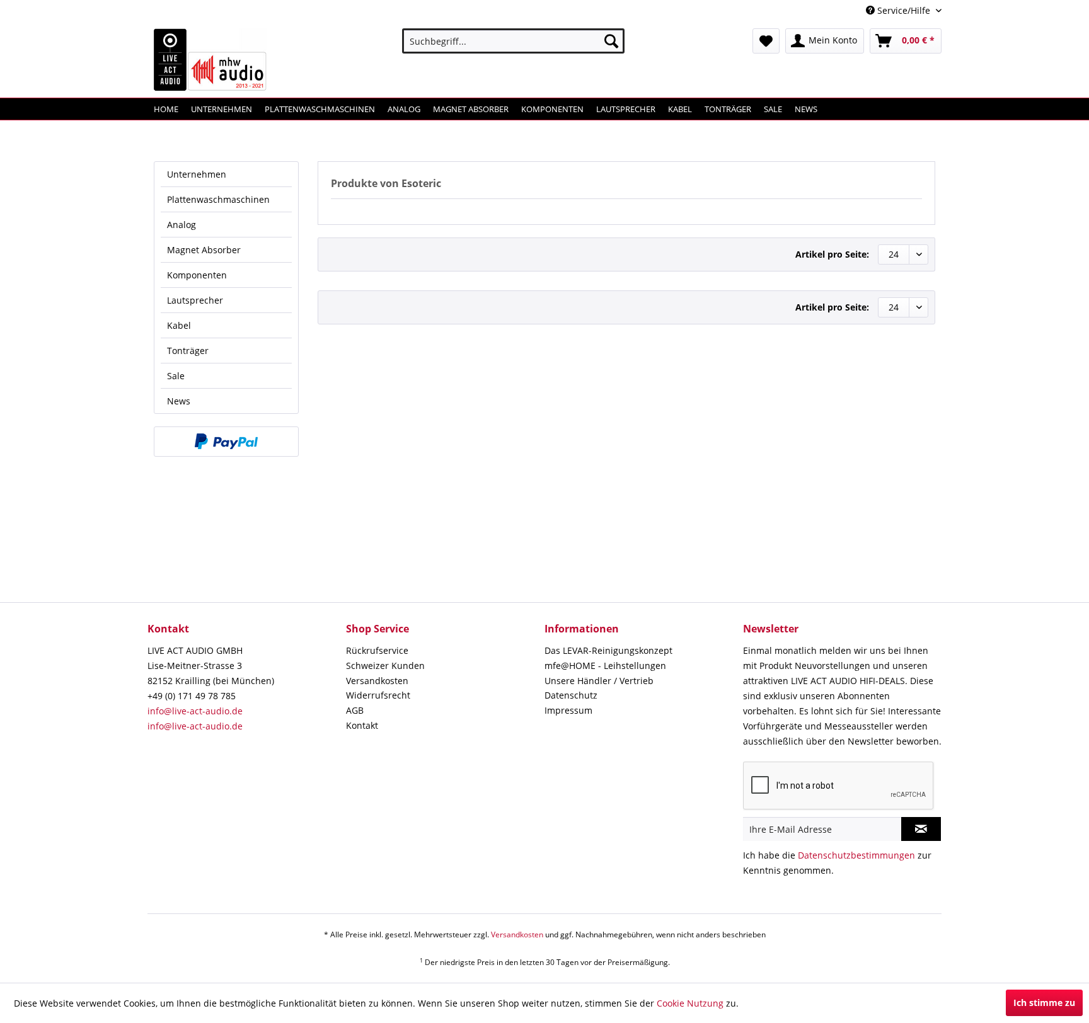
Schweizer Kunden (385, 666)
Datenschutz (570, 695)
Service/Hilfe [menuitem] (904, 10)
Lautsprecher (195, 300)
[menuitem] (513, 41)
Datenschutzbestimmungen (856, 855)
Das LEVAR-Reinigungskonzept (608, 650)
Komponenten (197, 275)
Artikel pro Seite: (832, 254)
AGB (355, 710)
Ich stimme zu (1044, 1003)
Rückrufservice (377, 650)
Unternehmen (196, 174)
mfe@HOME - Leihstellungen (605, 666)
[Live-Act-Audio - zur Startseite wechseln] (210, 59)
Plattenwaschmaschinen (218, 199)
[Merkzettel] (766, 41)
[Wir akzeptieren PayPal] (226, 441)
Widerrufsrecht (378, 695)
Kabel (179, 325)
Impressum (568, 710)
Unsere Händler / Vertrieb (599, 681)
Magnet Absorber (204, 250)
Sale (176, 376)
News (178, 401)
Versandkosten (377, 681)
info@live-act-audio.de (195, 711)
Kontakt (362, 725)
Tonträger (188, 351)
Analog (181, 225)
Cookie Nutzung (690, 1003)
